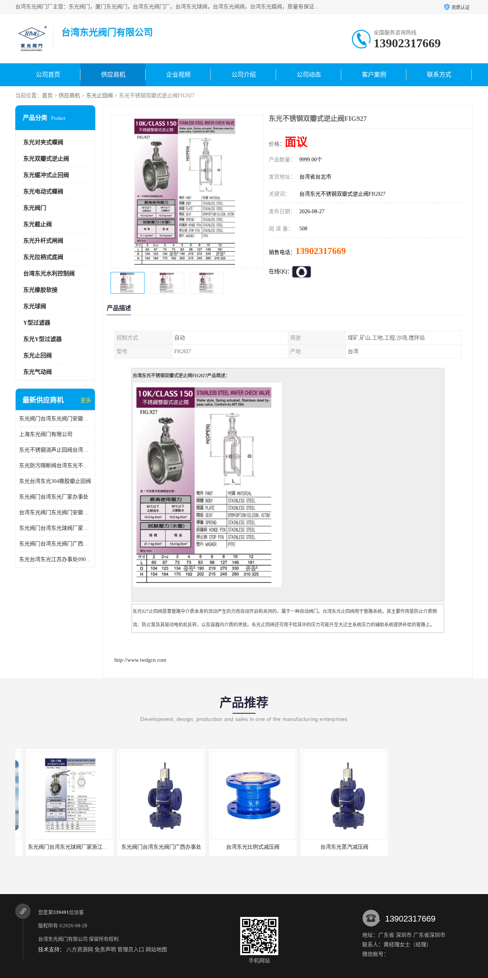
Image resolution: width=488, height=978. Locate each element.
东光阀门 (34, 208)
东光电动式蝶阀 (43, 191)
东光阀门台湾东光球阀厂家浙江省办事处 (55, 528)
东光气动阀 (37, 372)
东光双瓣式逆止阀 (46, 159)
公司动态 (309, 74)
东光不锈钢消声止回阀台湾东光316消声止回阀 (55, 450)
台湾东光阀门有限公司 (63, 939)
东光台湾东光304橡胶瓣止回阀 (55, 481)
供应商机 (113, 74)
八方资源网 (79, 949)
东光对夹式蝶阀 (43, 142)
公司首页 (48, 74)
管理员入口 (130, 949)
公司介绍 (243, 74)
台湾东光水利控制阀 (49, 273)
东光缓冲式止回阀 (46, 175)
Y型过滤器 (36, 323)
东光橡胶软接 (40, 290)
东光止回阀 (99, 95)
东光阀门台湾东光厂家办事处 (53, 497)
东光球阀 (34, 306)
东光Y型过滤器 (42, 339)
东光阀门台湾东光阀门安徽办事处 (55, 418)
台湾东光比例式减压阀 (242, 847)
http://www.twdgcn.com (140, 660)
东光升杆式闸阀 (43, 241)
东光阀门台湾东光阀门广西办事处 (55, 544)
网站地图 (156, 949)
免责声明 (105, 949)
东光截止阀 (37, 224)
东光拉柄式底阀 (43, 257)
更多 (85, 400)
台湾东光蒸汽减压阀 (334, 847)
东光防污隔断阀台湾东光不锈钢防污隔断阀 (55, 465)
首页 (47, 95)
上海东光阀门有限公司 (45, 434)
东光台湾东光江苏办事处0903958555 (55, 559)
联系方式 (439, 74)
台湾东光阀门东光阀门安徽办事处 (55, 512)
